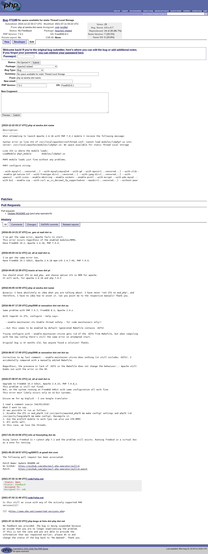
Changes (31, 224)
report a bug (148, 11)
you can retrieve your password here (61, 52)
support (125, 11)
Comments (16, 224)
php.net (117, 11)
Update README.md (18, 213)
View (6, 42)
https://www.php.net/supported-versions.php (36, 511)
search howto (176, 11)
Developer (19, 42)
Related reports (71, 224)
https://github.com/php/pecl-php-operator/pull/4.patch (52, 469)
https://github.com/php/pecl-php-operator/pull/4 (48, 466)
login (205, 11)
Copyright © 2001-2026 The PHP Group (30, 549)
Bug (5, 20)
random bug (197, 11)
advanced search (162, 11)
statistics (186, 11)
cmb (57, 27)
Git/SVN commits (49, 224)
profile (64, 27)
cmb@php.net (36, 478)
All (5, 224)
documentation (135, 11)
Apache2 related (63, 30)
